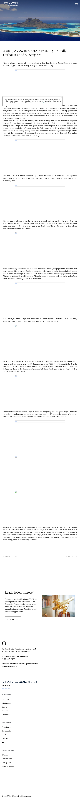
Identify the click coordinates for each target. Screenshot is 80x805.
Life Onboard (6, 703)
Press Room (6, 727)
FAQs (4, 742)
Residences (6, 715)
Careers (5, 739)
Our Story (5, 699)
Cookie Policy (7, 759)
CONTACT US (13, 619)
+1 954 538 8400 (8, 659)
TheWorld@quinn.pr (9, 666)
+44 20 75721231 (24, 651)
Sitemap (5, 755)
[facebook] (3, 688)
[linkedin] (9, 688)
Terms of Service (8, 766)
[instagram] (6, 688)
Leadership (6, 735)
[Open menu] (76, 4)
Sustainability (6, 731)
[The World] (38, 4)
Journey (5, 707)
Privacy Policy (7, 763)
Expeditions (6, 711)
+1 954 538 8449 (8, 651)
